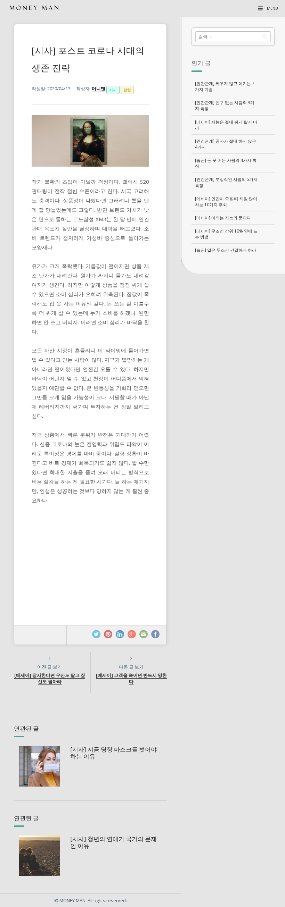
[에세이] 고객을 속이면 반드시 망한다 (131, 678)
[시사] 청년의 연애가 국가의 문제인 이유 (113, 842)
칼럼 (127, 89)
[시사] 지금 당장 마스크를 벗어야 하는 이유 (113, 752)
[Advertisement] (233, 320)
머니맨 (98, 88)
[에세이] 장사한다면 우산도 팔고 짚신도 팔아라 (49, 678)
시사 (113, 89)
